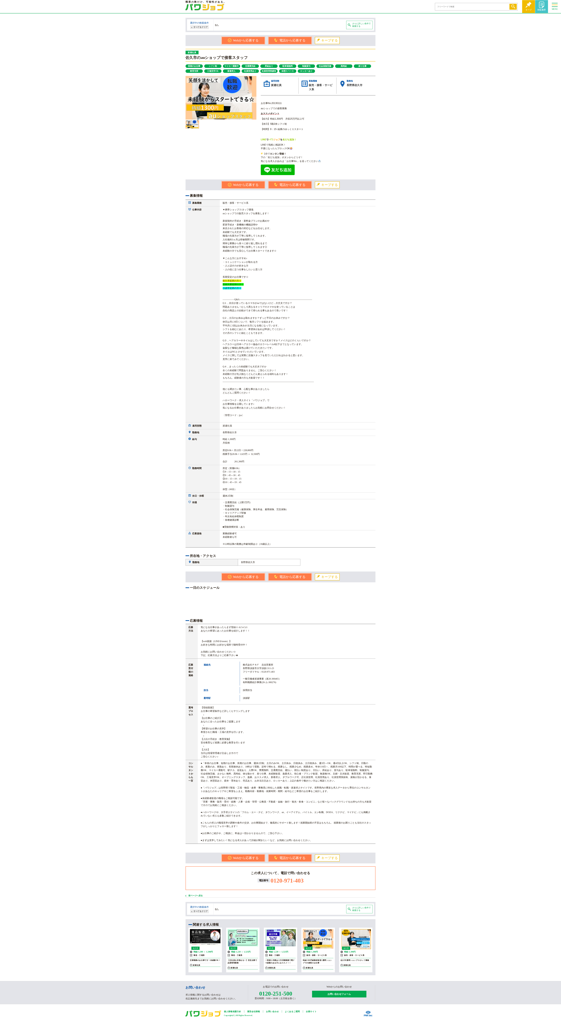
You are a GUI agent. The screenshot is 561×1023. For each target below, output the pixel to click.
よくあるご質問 (292, 1011)
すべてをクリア (200, 27)
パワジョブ (205, 7)
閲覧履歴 (541, 10)
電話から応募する (292, 40)
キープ (528, 10)
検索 (513, 7)
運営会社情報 (253, 1011)
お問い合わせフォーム (339, 994)
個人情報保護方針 (232, 1011)
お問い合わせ (272, 1011)
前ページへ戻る (195, 896)
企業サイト (311, 1011)
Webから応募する (246, 40)
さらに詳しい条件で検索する (361, 24)
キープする (329, 40)
